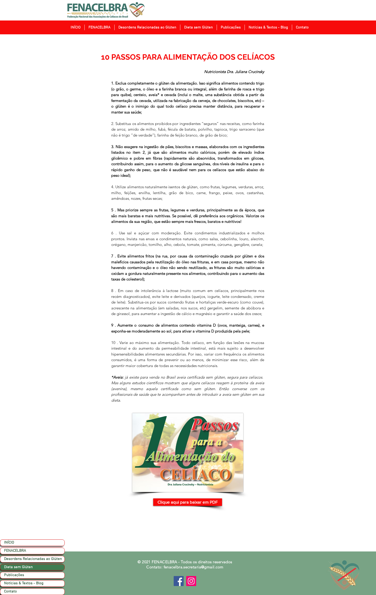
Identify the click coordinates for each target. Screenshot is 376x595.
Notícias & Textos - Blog (23, 583)
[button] (99, 27)
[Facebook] (179, 581)
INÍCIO (9, 542)
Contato (10, 591)
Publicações (14, 575)
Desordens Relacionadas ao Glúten (33, 559)
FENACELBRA (15, 550)
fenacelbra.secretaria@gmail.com (194, 567)
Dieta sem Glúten (18, 567)
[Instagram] (191, 581)
